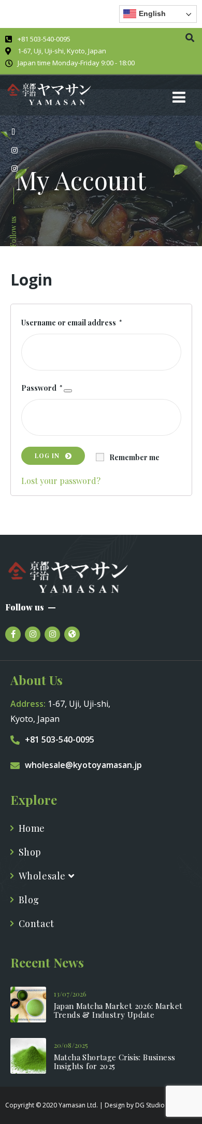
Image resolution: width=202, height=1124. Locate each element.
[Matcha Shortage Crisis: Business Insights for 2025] (28, 1056)
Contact (36, 923)
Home (32, 828)
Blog (29, 899)
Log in (47, 455)
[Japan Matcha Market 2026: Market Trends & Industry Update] (28, 1004)
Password (41, 387)
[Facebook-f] (13, 634)
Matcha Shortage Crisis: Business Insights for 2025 (115, 1062)
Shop (30, 852)
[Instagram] (32, 634)
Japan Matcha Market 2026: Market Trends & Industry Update (118, 1010)
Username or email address (71, 322)
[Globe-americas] (72, 634)
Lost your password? (60, 480)
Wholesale (43, 876)
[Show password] (68, 390)
